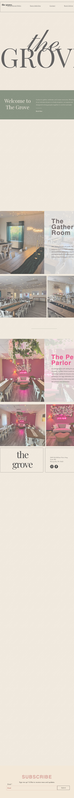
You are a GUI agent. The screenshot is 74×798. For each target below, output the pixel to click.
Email (9, 784)
